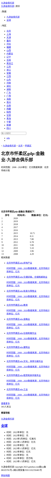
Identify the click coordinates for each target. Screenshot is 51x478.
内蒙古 (10, 54)
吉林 (9, 60)
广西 (9, 96)
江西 (9, 76)
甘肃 (9, 115)
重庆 (9, 41)
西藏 (9, 109)
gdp (8, 138)
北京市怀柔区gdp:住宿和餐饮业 (21, 333)
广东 (9, 92)
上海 (9, 34)
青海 (9, 118)
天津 (9, 37)
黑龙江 (10, 63)
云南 (9, 105)
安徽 (9, 73)
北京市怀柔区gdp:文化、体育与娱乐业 (25, 361)
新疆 (9, 125)
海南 (9, 99)
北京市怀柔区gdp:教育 (17, 305)
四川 (9, 128)
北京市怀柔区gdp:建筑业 (18, 347)
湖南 (9, 89)
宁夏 (9, 122)
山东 (9, 80)
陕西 (9, 112)
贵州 (9, 102)
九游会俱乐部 (7, 3)
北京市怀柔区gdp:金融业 (18, 319)
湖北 (9, 86)
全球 (9, 20)
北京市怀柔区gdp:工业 (17, 389)
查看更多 (5, 403)
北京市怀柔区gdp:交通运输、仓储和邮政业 (27, 277)
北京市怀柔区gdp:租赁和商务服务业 (24, 375)
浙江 (9, 70)
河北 (9, 44)
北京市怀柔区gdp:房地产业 (19, 263)
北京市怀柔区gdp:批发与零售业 (21, 291)
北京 (9, 31)
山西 (9, 50)
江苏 (9, 67)
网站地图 (5, 475)
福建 (9, 47)
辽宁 (9, 57)
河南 (9, 83)
